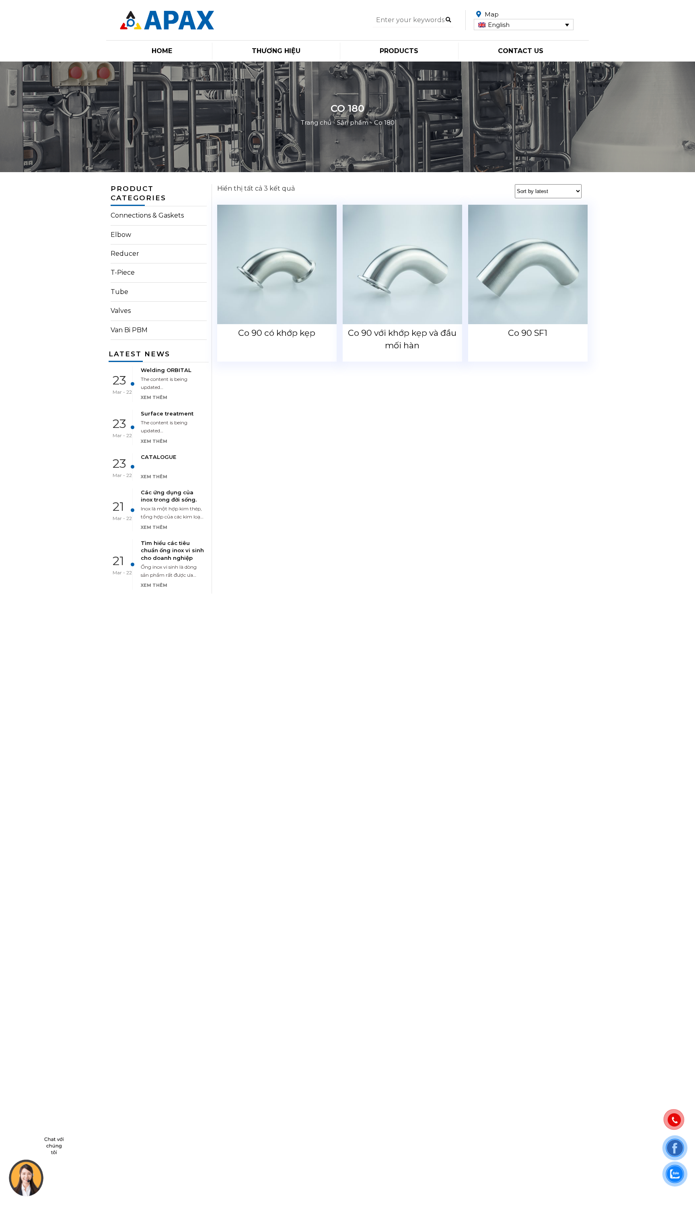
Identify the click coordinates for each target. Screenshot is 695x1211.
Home (162, 51)
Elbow (121, 234)
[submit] (448, 20)
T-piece (123, 272)
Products (399, 51)
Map (492, 14)
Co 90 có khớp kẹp (276, 333)
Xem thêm (154, 397)
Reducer (125, 253)
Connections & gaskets (147, 215)
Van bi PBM (129, 330)
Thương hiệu (276, 51)
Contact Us (520, 51)
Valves (121, 311)
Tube (119, 292)
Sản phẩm (352, 122)
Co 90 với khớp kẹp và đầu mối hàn (402, 339)
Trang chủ (316, 122)
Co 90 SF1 (527, 333)
